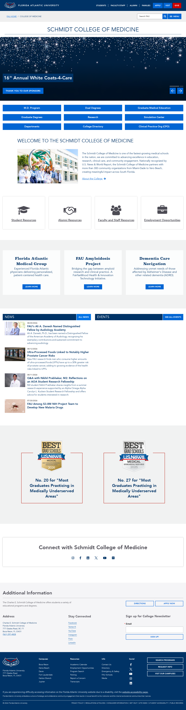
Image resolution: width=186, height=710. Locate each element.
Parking (73, 675)
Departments (31, 126)
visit (167, 5)
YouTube (72, 631)
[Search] (164, 16)
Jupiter (42, 681)
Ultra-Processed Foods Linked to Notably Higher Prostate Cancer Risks (58, 354)
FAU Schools (107, 675)
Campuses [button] (43, 659)
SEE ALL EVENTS (173, 317)
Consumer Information (117, 703)
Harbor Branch (45, 678)
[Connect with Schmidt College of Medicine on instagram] (73, 558)
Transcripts (75, 681)
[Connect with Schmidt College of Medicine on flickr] (113, 558)
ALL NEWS (84, 317)
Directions (140, 603)
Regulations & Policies (95, 703)
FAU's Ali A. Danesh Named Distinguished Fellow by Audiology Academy (53, 328)
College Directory (93, 126)
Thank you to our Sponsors (23, 90)
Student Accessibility (158, 703)
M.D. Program (32, 108)
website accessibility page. (135, 692)
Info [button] (103, 659)
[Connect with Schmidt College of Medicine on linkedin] (88, 558)
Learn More (33, 286)
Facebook (72, 623)
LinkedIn (72, 642)
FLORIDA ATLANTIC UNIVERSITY (38, 5)
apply (158, 5)
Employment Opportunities (82, 668)
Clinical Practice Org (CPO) (154, 126)
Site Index (143, 703)
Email (129, 624)
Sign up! (154, 637)
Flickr (70, 638)
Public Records (176, 703)
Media (104, 678)
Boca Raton (43, 664)
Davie (41, 671)
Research (93, 117)
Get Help (133, 703)
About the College (92, 178)
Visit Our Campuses (165, 673)
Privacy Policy (77, 703)
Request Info (165, 667)
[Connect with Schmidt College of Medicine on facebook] (80, 558)
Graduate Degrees (31, 117)
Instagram (72, 634)
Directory (106, 668)
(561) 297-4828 (9, 634)
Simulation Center (154, 117)
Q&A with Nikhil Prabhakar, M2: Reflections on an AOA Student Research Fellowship (57, 379)
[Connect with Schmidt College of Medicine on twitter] (96, 558)
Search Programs (165, 660)
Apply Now (169, 603)
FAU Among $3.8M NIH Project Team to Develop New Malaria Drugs (52, 405)
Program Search (77, 671)
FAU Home (12, 16)
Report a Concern (78, 678)
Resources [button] (74, 659)
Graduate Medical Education (154, 108)
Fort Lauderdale (46, 675)
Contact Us (106, 664)
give (177, 5)
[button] (173, 91)
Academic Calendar (78, 664)
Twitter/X (72, 627)
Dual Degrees (93, 108)
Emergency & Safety (110, 671)
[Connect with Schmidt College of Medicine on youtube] (104, 558)
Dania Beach (44, 668)
